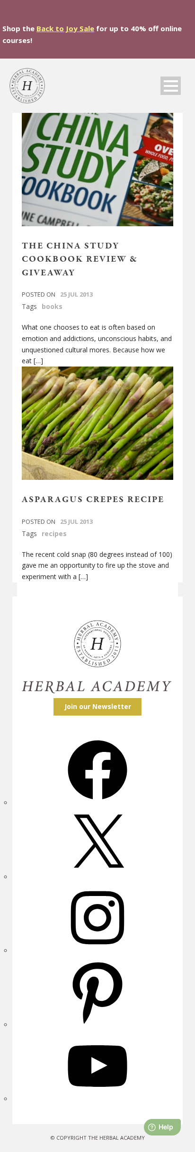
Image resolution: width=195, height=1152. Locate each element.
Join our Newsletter (97, 706)
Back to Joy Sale (65, 28)
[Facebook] (97, 802)
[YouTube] (97, 1098)
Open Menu (170, 86)
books (52, 306)
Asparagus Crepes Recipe (93, 500)
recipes (54, 533)
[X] (97, 876)
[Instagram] (97, 950)
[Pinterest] (97, 1024)
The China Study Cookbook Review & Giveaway (80, 259)
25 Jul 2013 (76, 294)
